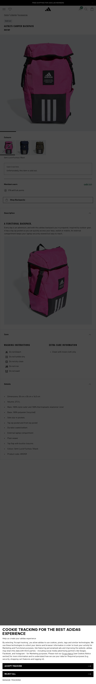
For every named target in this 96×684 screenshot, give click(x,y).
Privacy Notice (67, 654)
